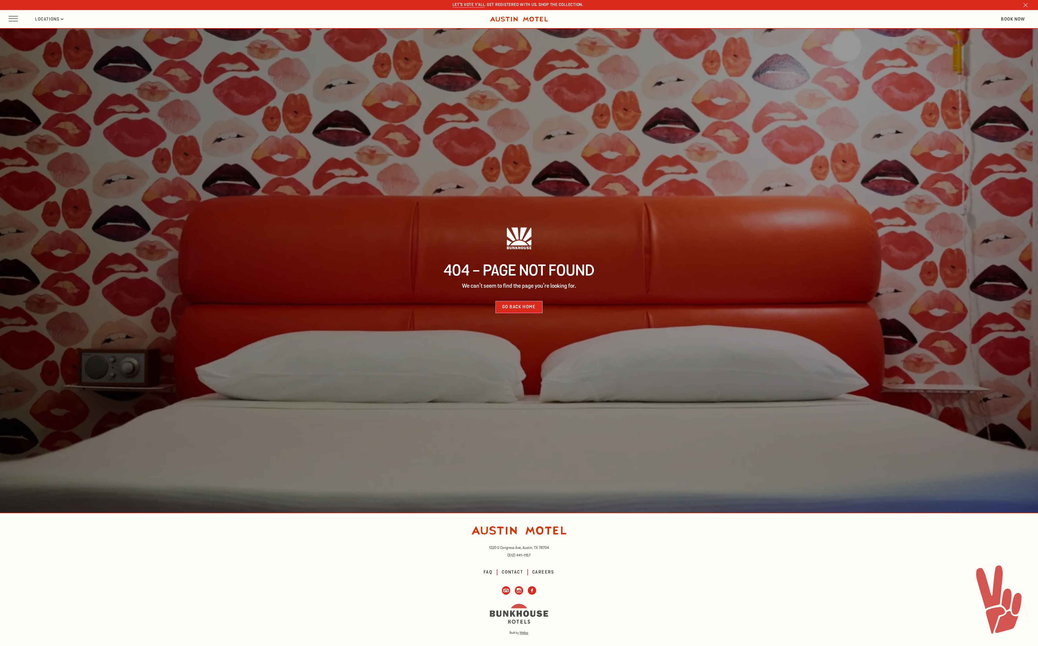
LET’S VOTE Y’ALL (469, 5)
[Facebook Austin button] (532, 593)
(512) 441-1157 (519, 555)
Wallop (524, 633)
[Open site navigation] (13, 19)
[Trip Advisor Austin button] (506, 593)
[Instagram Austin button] (519, 593)
